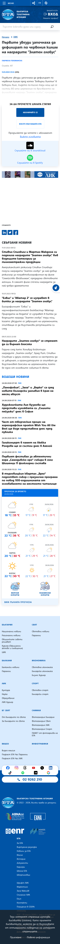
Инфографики (40, 744)
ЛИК (15, 37)
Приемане (15, 937)
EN (40, 3)
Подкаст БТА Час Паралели (15, 754)
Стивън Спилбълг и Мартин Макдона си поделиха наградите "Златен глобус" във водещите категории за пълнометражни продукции (30, 257)
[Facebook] (8, 767)
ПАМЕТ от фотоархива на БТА (45, 734)
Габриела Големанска (12, 61)
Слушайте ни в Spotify (30, 162)
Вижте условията (30, 136)
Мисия (20, 855)
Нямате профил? (50, 18)
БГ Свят (6, 710)
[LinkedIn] (51, 767)
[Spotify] (23, 772)
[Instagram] (17, 767)
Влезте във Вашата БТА (30, 124)
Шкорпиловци (23, 875)
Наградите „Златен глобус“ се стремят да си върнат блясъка (29, 342)
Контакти (22, 903)
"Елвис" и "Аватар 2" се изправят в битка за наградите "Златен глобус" (27, 299)
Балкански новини (10, 667)
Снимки (36, 710)
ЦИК (4, 652)
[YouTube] (34, 767)
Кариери (21, 867)
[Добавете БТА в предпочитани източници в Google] (49, 772)
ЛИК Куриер (7, 702)
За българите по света (13, 721)
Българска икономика (42, 671)
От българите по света (14, 717)
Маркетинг (22, 887)
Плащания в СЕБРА (25, 907)
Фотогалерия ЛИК (41, 725)
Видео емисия (8, 750)
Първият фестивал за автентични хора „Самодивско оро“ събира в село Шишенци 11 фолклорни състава (27, 460)
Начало (5, 37)
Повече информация (38, 937)
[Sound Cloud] (36, 772)
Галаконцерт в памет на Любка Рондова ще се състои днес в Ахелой (27, 444)
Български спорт (40, 694)
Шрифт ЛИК (23, 883)
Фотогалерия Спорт (42, 729)
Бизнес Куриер (39, 675)
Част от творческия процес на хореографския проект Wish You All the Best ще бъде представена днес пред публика (29, 427)
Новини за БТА (24, 851)
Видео (5, 744)
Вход (53, 14)
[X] (43, 767)
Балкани (7, 660)
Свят (34, 625)
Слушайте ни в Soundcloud (30, 150)
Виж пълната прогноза (18, 602)
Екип (19, 899)
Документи (22, 863)
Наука (4, 694)
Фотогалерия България (43, 717)
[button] (33, 3)
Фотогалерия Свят (41, 721)
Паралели (36, 635)
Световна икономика (42, 667)
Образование (8, 698)
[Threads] (25, 767)
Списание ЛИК (23, 895)
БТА (18, 838)
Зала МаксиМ (23, 891)
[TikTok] (10, 772)
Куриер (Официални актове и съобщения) (12, 647)
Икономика (39, 660)
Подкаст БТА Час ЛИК (12, 758)
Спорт (35, 683)
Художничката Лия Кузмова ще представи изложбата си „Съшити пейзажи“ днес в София (26, 408)
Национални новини (11, 631)
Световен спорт (40, 690)
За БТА (20, 843)
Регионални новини (11, 635)
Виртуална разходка (27, 847)
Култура (6, 690)
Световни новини (40, 631)
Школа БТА (22, 871)
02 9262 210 (32, 779)
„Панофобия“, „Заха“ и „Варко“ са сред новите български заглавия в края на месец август (28, 391)
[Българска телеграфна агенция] (8, 802)
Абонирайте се (30, 112)
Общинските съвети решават (12, 640)
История (21, 859)
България (7, 625)
